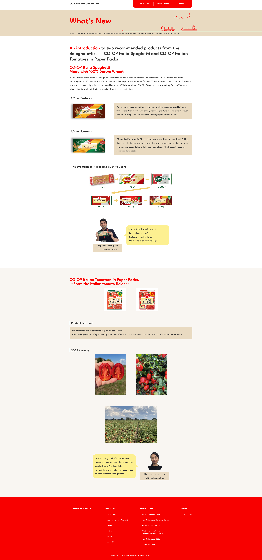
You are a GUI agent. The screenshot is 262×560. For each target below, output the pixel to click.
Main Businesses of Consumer (155, 520)
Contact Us (111, 542)
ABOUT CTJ (144, 4)
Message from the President (117, 520)
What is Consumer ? (151, 514)
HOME (72, 33)
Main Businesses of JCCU (151, 539)
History (109, 531)
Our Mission (111, 514)
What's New (81, 33)
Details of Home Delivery (151, 525)
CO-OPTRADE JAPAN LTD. (85, 4)
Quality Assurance (148, 544)
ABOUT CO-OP (163, 4)
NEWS (181, 4)
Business (110, 536)
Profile (109, 525)
